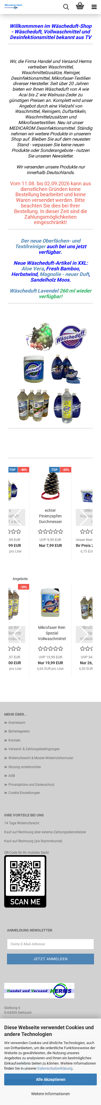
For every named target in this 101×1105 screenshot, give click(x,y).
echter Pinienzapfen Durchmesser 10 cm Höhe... (50, 516)
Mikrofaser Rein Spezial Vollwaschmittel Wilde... (52, 633)
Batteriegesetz (19, 731)
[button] (16, 517)
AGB (11, 776)
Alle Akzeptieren (50, 1079)
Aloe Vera (32, 268)
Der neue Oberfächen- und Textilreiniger (47, 243)
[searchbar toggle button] (66, 7)
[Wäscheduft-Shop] (11, 7)
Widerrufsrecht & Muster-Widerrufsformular (40, 758)
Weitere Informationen (50, 1094)
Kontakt (14, 740)
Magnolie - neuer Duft (64, 274)
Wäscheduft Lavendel (34, 291)
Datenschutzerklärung (54, 1068)
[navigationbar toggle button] (94, 7)
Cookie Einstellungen (24, 793)
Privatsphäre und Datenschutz (31, 785)
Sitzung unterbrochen (24, 767)
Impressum (17, 723)
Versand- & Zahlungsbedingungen (34, 749)
